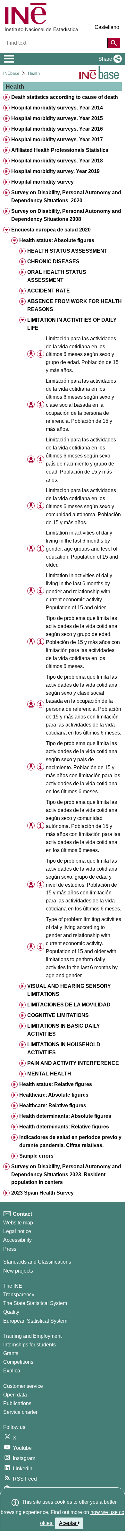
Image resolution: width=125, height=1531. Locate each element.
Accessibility (17, 1240)
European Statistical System (35, 1321)
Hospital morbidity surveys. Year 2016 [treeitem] (57, 129)
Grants (10, 1353)
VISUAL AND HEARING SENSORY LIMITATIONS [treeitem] (69, 990)
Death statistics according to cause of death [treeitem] (64, 97)
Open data (15, 1394)
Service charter (20, 1412)
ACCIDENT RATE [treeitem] (48, 290)
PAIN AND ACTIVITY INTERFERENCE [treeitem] (73, 1063)
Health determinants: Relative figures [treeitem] (64, 1126)
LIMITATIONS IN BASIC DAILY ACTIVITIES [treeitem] (63, 1030)
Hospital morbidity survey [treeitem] (42, 182)
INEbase (11, 73)
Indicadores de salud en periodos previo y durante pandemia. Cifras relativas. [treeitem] (70, 1141)
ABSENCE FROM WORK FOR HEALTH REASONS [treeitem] (74, 305)
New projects (18, 1271)
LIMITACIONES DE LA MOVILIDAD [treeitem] (69, 1004)
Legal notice (17, 1231)
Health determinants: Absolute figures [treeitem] (65, 1116)
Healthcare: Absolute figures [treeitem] (53, 1095)
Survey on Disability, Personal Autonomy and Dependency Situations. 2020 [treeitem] (66, 196)
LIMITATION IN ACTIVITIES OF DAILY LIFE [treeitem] (72, 324)
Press (9, 1249)
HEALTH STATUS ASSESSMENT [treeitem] (67, 251)
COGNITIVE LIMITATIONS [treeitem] (58, 1015)
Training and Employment (32, 1336)
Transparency (18, 1294)
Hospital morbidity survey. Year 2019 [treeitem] (55, 171)
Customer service (23, 1386)
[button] (109, 59)
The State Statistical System (35, 1303)
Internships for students (29, 1344)
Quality (11, 1312)
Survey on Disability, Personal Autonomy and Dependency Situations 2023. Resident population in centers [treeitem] (66, 1174)
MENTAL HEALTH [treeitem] (49, 1073)
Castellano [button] (107, 27)
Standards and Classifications (37, 1262)
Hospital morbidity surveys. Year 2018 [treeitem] (57, 160)
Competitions (18, 1362)
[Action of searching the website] (113, 43)
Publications (17, 1403)
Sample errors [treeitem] (36, 1156)
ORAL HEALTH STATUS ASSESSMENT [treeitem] (56, 276)
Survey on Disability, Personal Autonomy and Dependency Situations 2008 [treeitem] (66, 215)
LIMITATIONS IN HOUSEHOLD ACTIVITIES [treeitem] (63, 1048)
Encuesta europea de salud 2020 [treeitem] (51, 229)
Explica (11, 1370)
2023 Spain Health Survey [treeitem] (42, 1193)
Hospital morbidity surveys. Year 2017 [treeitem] (57, 139)
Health (34, 73)
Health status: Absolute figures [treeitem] (56, 240)
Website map (18, 1222)
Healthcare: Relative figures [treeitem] (52, 1105)
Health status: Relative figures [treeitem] (55, 1084)
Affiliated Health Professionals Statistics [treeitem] (59, 150)
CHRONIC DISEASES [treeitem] (53, 261)
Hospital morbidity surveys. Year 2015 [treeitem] (57, 118)
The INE (12, 1286)
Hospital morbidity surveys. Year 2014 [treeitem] (57, 107)
